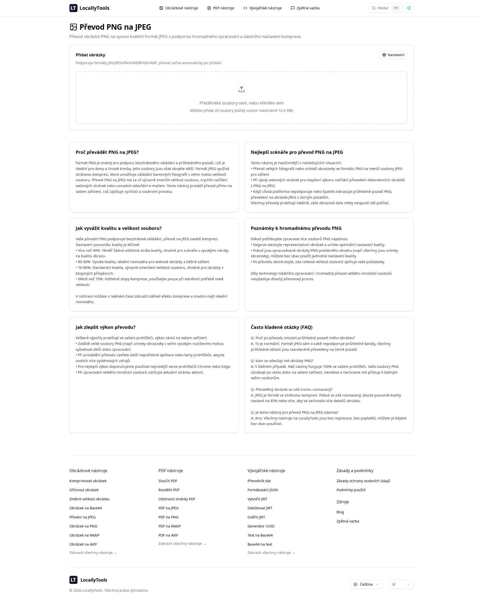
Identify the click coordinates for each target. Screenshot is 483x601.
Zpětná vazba (308, 8)
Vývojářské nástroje (265, 8)
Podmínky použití (351, 489)
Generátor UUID (261, 526)
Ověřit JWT (256, 517)
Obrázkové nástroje (181, 8)
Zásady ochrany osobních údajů (363, 480)
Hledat (387, 8)
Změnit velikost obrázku (89, 499)
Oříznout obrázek (84, 489)
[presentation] (241, 98)
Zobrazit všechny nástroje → (93, 552)
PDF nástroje (223, 8)
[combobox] (366, 584)
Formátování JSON (263, 489)
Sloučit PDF (167, 480)
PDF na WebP (169, 526)
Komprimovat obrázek (87, 480)
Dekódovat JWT (260, 508)
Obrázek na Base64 (85, 508)
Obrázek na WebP (84, 535)
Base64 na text (260, 544)
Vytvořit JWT (257, 499)
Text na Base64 (260, 535)
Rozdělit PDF (168, 489)
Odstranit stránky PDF (176, 499)
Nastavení (396, 54)
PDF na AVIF (168, 535)
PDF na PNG (168, 517)
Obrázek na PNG (83, 526)
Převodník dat (259, 480)
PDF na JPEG (168, 508)
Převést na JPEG (82, 517)
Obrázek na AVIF (83, 544)
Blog (340, 512)
